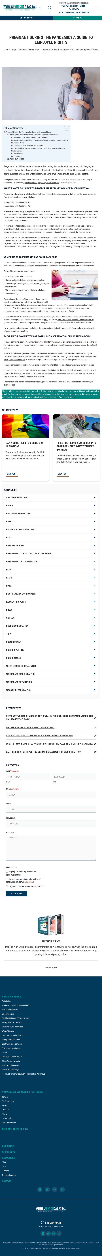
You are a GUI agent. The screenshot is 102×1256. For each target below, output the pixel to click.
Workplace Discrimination (20, 674)
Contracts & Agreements (12, 1044)
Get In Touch (26, 18)
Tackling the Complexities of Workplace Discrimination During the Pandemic (41, 140)
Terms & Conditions (10, 1175)
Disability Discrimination (20, 529)
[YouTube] (54, 1189)
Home (7, 49)
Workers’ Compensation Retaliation (16, 1005)
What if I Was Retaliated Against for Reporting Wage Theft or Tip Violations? (49, 744)
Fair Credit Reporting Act (12, 1057)
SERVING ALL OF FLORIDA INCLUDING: (22, 1092)
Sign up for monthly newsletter (22, 871)
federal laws (74, 266)
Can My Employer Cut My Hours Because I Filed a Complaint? (39, 735)
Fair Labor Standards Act (12, 1035)
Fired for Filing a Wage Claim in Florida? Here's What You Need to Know (39, 148)
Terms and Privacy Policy (32, 886)
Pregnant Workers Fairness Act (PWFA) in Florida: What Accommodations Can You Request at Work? (49, 718)
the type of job (22, 299)
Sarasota (6, 1105)
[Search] (40, 7)
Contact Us (18, 156)
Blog (14, 49)
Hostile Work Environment (21, 594)
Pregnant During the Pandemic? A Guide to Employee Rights (28, 132)
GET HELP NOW (51, 968)
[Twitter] (47, 1189)
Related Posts (19, 143)
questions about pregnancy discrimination (41, 183)
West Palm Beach (9, 1123)
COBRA (9, 505)
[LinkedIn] (62, 1189)
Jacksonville (7, 1118)
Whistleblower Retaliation (21, 666)
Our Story (8, 1145)
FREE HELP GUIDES (17, 159)
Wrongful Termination (29, 49)
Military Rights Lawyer (11, 1065)
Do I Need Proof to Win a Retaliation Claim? (30, 727)
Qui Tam (10, 618)
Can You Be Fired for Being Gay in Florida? (29, 146)
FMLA (9, 586)
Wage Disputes (8, 1031)
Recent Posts (18, 154)
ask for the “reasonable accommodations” (32, 266)
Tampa (5, 1097)
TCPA (8, 634)
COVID (9, 521)
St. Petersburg (8, 1101)
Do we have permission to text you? (25, 879)
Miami (4, 1114)
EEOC (8, 537)
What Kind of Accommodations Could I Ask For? (31, 137)
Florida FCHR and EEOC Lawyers (15, 1018)
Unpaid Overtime (15, 650)
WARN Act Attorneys (10, 1070)
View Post (12, 474)
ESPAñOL (77, 18)
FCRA (8, 569)
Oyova (76, 1248)
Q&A (4, 1166)
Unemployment (14, 642)
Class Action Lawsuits (11, 1061)
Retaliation (6, 1001)
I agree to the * (27, 886)
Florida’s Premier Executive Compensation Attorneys (23, 1074)
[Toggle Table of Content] (65, 128)
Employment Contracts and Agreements (28, 553)
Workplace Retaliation (19, 682)
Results (7, 1180)
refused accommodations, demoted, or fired (34, 328)
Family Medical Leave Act (12, 1022)
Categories (18, 151)
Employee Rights (15, 545)
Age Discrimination (16, 497)
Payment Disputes (16, 602)
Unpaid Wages (13, 658)
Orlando (5, 1110)
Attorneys (8, 1151)
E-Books (5, 1171)
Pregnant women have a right (16, 382)
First (8, 782)
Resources (8, 1157)
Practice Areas (11, 996)
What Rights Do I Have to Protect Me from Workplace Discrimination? (34, 135)
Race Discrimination (17, 626)
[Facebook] (39, 1189)
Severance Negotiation (11, 1048)
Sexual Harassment (10, 1010)
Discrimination (8, 1014)
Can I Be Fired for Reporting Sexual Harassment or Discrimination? (43, 752)
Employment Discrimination (21, 561)
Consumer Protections (19, 513)
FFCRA (9, 577)
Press (9, 610)
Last (54, 782)
